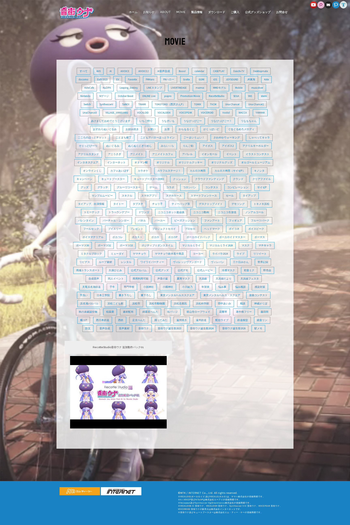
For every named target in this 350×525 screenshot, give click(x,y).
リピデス (84, 262)
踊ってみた (161, 320)
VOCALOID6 (164, 112)
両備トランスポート (88, 270)
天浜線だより (224, 278)
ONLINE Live (148, 96)
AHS (98, 71)
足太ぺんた (138, 320)
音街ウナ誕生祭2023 (169, 328)
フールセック (91, 229)
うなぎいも (168, 121)
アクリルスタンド (88, 154)
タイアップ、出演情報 (91, 204)
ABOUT (165, 12)
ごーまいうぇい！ (194, 137)
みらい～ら (167, 146)
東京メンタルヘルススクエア (177, 295)
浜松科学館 (202, 303)
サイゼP (262, 187)
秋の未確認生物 (88, 312)
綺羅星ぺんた (150, 312)
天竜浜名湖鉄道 (91, 287)
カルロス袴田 (198, 170)
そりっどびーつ (88, 146)
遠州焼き (181, 320)
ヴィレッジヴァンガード (187, 262)
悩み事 (222, 287)
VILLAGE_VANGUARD (117, 112)
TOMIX (197, 104)
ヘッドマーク (212, 229)
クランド (238, 179)
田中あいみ (224, 303)
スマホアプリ (149, 195)
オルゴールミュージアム (255, 162)
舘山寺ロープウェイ (198, 312)
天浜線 (203, 278)
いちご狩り (146, 121)
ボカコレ (117, 237)
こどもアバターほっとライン (157, 137)
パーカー (160, 220)
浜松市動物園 (157, 303)
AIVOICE (125, 71)
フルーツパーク (260, 220)
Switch (87, 104)
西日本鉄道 (102, 320)
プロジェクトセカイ (164, 229)
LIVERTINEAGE (179, 87)
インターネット (116, 162)
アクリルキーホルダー (255, 146)
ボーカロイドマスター (232, 237)
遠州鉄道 (201, 320)
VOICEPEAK (185, 112)
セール (230, 195)
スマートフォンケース (204, 195)
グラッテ (102, 187)
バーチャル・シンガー (116, 220)
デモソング (238, 204)
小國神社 (168, 287)
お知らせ (149, 12)
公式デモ (183, 270)
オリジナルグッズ (221, 162)
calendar (199, 71)
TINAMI (142, 104)
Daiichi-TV (238, 71)
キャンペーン (84, 179)
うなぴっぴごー (193, 121)
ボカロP (173, 237)
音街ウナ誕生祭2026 (233, 328)
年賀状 (205, 287)
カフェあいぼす (119, 170)
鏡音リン (262, 320)
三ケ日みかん (241, 262)
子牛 (112, 287)
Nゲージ (104, 96)
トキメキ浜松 (261, 204)
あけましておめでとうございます (110, 121)
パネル (142, 220)
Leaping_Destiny (129, 87)
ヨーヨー (198, 253)
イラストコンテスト (257, 154)
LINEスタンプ (154, 87)
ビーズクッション (184, 220)
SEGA (236, 96)
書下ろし (146, 295)
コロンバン (189, 187)
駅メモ (258, 328)
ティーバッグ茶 (181, 204)
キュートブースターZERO (149, 179)
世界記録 (263, 262)
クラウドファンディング (209, 179)
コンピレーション (237, 187)
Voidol (226, 112)
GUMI (201, 79)
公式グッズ (162, 270)
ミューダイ (117, 253)
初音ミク (249, 270)
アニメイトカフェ (162, 154)
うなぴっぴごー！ (221, 121)
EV (117, 79)
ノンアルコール (254, 212)
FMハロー (168, 79)
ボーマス (259, 237)
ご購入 (235, 12)
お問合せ (282, 12)
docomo (83, 79)
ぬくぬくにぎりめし (140, 146)
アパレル (187, 154)
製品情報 (197, 12)
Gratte (186, 79)
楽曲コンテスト (258, 295)
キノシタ (259, 170)
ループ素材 (105, 262)
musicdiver (257, 87)
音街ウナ (143, 328)
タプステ (138, 204)
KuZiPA (107, 87)
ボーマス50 (82, 245)
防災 (88, 328)
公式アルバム (139, 270)
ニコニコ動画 (201, 212)
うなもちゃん (249, 121)
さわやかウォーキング (226, 137)
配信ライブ (221, 320)
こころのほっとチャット (92, 137)
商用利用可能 (140, 278)
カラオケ (143, 170)
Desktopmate (260, 71)
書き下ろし (125, 295)
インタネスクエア (87, 162)
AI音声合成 (163, 71)
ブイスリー (114, 229)
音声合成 (104, 328)
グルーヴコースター (129, 187)
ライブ (240, 253)
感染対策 (260, 287)
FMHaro (150, 79)
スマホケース (174, 195)
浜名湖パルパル (89, 303)
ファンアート (212, 220)
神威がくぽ (260, 303)
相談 (242, 303)
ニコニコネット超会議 (171, 212)
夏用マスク (183, 278)
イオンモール (209, 154)
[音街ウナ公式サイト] (77, 12)
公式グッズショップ (258, 12)
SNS (250, 96)
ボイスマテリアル (93, 237)
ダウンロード (216, 12)
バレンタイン (86, 220)
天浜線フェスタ (249, 278)
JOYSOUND (232, 79)
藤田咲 (265, 312)
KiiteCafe (89, 87)
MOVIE (181, 12)
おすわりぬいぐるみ (105, 129)
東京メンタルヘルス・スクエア (221, 295)
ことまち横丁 (123, 137)
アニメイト (136, 154)
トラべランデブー (119, 212)
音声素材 (124, 328)
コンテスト (211, 187)
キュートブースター (113, 179)
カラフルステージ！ (169, 170)
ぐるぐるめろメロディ (241, 129)
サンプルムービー (102, 195)
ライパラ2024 (220, 253)
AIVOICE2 (143, 71)
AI (111, 71)
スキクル (127, 195)
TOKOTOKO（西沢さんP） (170, 104)
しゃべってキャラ (259, 137)
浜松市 (136, 303)
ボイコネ (234, 229)
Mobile (238, 87)
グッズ (85, 187)
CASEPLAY (218, 71)
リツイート (260, 253)
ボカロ (155, 237)
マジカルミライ (191, 245)
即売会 (267, 270)
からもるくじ (186, 129)
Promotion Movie (190, 96)
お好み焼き (132, 129)
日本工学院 (103, 295)
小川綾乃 (187, 287)
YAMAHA (260, 112)
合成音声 (94, 278)
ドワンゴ (144, 212)
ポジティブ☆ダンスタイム (157, 245)
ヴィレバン (217, 262)
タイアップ (249, 195)
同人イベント (116, 278)
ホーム (133, 12)
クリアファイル (261, 179)
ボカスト (137, 237)
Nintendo (85, 96)
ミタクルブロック (91, 253)
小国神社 (148, 287)
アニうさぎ (114, 154)
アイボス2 (228, 146)
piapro (168, 96)
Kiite (266, 79)
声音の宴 (162, 278)
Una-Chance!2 (256, 104)
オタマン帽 (141, 162)
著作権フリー (244, 312)
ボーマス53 (126, 245)
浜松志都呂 (180, 303)
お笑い (152, 129)
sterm (264, 96)
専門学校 (129, 287)
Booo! (182, 71)
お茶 (167, 129)
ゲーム (153, 187)
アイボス (207, 146)
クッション (179, 179)
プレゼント (136, 229)
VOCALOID (143, 112)
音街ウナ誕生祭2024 (201, 328)
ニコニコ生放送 (227, 212)
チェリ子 (157, 204)
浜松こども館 (115, 303)
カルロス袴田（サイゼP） (229, 170)
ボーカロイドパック (198, 237)
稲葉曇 (110, 312)
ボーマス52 (104, 245)
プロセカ (190, 229)
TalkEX (125, 104)
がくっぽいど (211, 129)
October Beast (125, 96)
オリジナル (163, 162)
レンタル (126, 262)
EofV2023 (102, 79)
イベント (231, 154)
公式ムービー (205, 270)
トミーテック (92, 212)
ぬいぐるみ (112, 146)
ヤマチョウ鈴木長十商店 (169, 253)
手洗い (84, 295)
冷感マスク (228, 270)
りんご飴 (188, 146)
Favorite (132, 79)
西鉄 (120, 320)
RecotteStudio (216, 96)
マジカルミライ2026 (221, 245)
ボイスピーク (256, 229)
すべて (84, 71)
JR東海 (251, 79)
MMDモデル (219, 87)
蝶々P (83, 320)
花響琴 (223, 312)
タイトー (118, 204)
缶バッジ (172, 312)
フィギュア (235, 220)
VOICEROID (207, 112)
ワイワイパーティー (152, 262)
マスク (246, 245)
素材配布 (128, 312)
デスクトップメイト (211, 204)
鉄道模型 (242, 320)
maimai (200, 87)
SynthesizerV (106, 104)
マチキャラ (265, 245)
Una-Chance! (232, 104)
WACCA (243, 112)
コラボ (170, 187)
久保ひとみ (115, 270)
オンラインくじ (92, 170)
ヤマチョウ (139, 253)
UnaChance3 (90, 112)
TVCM (213, 104)
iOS (215, 79)
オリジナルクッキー (190, 162)
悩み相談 (240, 287)
